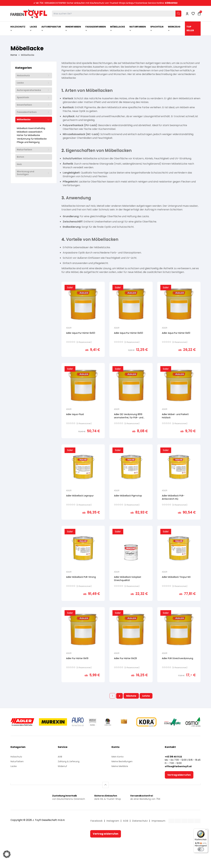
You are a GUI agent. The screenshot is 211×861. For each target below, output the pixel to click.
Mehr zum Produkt (83, 359)
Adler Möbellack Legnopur (80, 495)
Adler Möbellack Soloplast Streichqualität (127, 578)
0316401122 (171, 2)
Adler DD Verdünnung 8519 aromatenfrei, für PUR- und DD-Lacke (128, 417)
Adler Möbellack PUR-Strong (81, 577)
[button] (7, 854)
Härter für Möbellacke (28, 135)
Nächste (131, 695)
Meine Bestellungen (122, 761)
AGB (60, 756)
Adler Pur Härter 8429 (125, 658)
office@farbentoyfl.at (178, 766)
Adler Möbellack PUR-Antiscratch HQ (173, 497)
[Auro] (78, 722)
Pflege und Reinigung (28, 142)
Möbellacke (24, 119)
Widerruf (62, 766)
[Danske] (124, 722)
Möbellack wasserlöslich (29, 132)
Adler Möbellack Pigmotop (128, 495)
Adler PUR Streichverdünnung (177, 658)
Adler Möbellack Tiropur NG (176, 577)
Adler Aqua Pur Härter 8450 (80, 332)
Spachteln (23, 97)
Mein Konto (118, 756)
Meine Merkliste (120, 766)
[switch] (201, 849)
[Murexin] (53, 722)
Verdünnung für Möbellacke (32, 139)
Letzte (146, 695)
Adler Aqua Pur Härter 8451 (176, 332)
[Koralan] (146, 722)
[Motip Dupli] (172, 722)
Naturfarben (24, 149)
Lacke (20, 83)
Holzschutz (23, 75)
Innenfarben (24, 105)
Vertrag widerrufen (179, 774)
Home (14, 54)
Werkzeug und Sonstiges (25, 173)
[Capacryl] (108, 722)
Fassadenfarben (27, 112)
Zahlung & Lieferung (68, 761)
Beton (20, 157)
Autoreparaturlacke (29, 90)
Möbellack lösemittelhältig (31, 128)
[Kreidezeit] (92, 722)
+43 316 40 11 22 (173, 756)
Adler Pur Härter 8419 (77, 658)
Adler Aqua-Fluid (75, 414)
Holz (19, 164)
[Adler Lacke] (22, 722)
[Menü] (206, 830)
